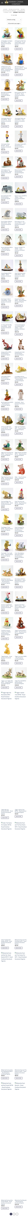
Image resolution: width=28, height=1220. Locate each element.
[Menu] (2, 3)
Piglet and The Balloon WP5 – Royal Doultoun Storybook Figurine (20, 428)
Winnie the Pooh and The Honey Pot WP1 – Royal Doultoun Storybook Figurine (21, 1072)
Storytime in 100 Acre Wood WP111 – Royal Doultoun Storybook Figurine (20, 581)
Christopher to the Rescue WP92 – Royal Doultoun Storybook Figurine (6, 172)
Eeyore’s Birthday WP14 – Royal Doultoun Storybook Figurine (7, 249)
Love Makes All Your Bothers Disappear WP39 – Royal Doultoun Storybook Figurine (21, 378)
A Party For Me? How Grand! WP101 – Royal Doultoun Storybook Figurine (6, 429)
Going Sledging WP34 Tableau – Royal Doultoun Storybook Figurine (6, 275)
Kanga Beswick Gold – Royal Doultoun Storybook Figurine (20, 353)
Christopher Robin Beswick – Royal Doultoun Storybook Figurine (6, 146)
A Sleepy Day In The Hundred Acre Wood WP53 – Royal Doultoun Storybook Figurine (7, 68)
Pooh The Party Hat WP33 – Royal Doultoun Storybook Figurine (20, 503)
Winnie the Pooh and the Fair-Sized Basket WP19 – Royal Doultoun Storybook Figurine (7, 1072)
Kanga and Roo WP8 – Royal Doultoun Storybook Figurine (6, 353)
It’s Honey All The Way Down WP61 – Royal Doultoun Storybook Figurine (6, 327)
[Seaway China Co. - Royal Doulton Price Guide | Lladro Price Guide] (14, 2)
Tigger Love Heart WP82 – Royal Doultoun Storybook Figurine (21, 658)
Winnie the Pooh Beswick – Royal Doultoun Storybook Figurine (21, 1202)
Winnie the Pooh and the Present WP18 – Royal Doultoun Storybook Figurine (7, 1202)
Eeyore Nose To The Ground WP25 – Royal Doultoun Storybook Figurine (20, 223)
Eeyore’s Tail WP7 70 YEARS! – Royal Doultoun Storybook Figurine (20, 249)
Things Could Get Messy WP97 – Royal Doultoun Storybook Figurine (20, 632)
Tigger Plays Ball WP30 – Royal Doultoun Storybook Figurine (21, 682)
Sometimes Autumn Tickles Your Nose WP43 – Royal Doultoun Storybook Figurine (7, 581)
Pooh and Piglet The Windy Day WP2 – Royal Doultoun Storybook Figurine (7, 503)
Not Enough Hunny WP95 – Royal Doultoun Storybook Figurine (7, 404)
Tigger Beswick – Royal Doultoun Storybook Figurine (6, 658)
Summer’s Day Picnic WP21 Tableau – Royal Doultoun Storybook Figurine (20, 607)
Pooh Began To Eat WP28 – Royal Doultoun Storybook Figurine (7, 529)
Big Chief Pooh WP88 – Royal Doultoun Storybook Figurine (6, 94)
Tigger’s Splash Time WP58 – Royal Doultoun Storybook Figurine (20, 811)
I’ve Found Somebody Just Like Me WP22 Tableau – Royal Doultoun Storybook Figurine (20, 327)
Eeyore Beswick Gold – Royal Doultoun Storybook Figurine (6, 197)
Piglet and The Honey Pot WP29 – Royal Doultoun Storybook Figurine (7, 454)
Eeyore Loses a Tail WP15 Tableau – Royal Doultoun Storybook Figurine (21, 198)
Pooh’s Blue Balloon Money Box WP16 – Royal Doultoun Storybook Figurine (19, 555)
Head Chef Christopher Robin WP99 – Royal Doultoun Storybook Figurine (20, 275)
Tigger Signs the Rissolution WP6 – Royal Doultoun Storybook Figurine (7, 811)
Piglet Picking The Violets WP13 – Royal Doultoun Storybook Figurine (21, 454)
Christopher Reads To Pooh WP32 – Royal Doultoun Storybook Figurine (6, 120)
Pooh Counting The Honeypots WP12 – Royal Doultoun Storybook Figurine (19, 529)
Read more (5, 48)
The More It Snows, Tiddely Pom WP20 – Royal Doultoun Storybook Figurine (6, 632)
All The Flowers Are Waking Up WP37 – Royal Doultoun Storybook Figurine (21, 68)
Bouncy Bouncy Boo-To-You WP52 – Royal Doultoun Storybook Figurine (20, 94)
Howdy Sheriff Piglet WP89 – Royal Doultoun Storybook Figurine (20, 300)
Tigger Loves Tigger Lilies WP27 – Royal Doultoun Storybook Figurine (7, 682)
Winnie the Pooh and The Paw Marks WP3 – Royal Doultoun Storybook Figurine (21, 942)
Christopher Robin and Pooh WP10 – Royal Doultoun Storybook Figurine (20, 120)
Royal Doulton (14, 9)
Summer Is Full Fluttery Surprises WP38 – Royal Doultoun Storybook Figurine (7, 607)
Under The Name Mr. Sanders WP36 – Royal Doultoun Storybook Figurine (6, 942)
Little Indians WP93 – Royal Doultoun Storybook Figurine (6, 378)
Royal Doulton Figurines (14, 10)
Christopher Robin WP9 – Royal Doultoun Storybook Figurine (21, 145)
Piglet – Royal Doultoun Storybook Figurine (20, 477)
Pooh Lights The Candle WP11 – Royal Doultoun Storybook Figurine (7, 554)
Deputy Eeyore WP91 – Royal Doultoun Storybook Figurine (20, 171)
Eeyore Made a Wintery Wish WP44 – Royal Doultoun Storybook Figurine (6, 223)
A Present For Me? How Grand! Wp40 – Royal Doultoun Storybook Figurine (20, 43)
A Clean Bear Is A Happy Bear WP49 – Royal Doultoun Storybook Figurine (6, 43)
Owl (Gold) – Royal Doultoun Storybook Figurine (20, 404)
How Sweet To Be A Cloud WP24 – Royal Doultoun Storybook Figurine (6, 301)
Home (5, 9)
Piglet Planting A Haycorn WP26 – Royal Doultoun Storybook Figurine (7, 478)
